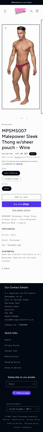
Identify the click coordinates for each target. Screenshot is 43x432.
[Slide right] (27, 118)
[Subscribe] (34, 384)
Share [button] (6, 268)
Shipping (18, 157)
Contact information (23, 427)
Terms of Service (13, 368)
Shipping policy (32, 423)
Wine (7, 188)
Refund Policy (11, 356)
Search (8, 340)
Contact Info (11, 351)
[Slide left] (16, 118)
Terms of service (14, 423)
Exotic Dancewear (20, 416)
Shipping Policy (12, 362)
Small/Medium (11, 173)
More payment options (22, 210)
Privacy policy (33, 419)
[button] (5, 11)
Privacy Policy (12, 345)
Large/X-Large (12, 179)
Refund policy (18, 419)
